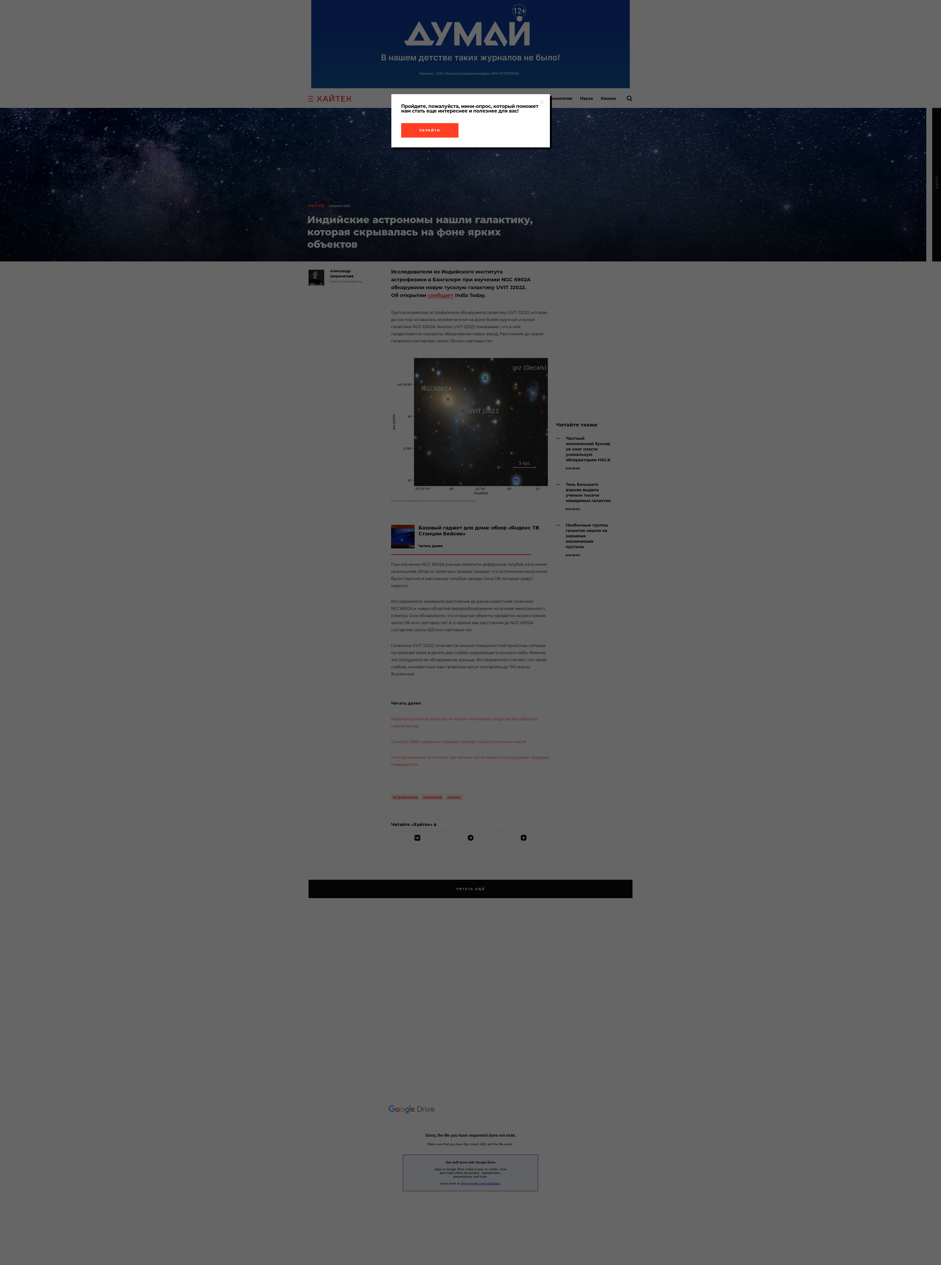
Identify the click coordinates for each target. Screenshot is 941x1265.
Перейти (429, 130)
